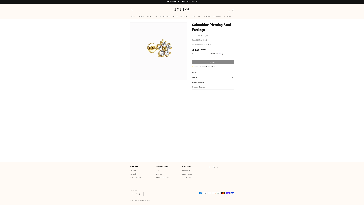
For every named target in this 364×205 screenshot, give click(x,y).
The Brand (133, 170)
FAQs (157, 170)
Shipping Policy (186, 177)
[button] (132, 10)
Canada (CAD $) (136, 194)
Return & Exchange (187, 174)
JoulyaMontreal (137, 200)
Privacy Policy (186, 170)
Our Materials (133, 174)
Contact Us (159, 174)
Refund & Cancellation (162, 177)
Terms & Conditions (135, 177)
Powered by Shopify (145, 200)
